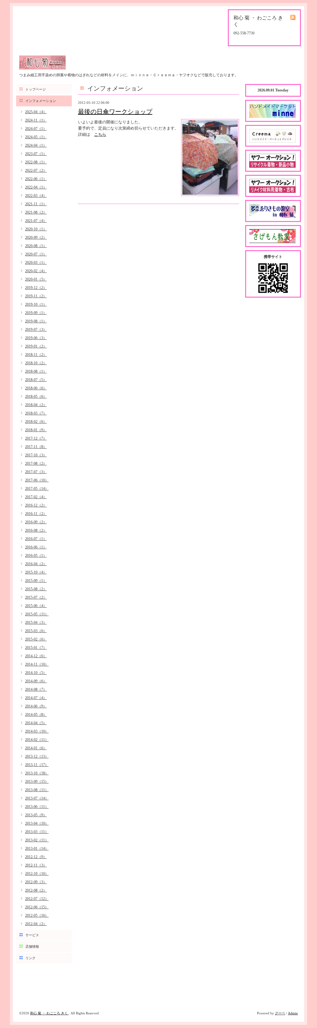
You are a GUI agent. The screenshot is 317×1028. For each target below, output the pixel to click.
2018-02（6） (36, 421)
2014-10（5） (36, 673)
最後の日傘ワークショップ (115, 111)
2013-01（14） (37, 848)
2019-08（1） (36, 321)
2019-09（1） (36, 313)
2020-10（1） (36, 229)
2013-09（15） (37, 781)
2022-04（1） (36, 187)
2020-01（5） (36, 279)
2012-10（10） (37, 873)
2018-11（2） (36, 354)
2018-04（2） (36, 405)
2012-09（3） (36, 882)
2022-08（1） (36, 162)
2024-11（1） (36, 120)
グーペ (280, 1013)
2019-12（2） (36, 288)
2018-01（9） (36, 430)
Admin (293, 1013)
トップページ (35, 89)
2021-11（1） (36, 204)
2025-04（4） (36, 112)
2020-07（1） (36, 254)
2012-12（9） (36, 857)
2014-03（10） (37, 731)
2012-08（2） (36, 890)
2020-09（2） (36, 237)
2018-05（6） (36, 396)
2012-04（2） (36, 924)
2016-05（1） (36, 555)
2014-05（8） (36, 714)
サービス (32, 935)
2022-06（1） (36, 179)
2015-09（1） (36, 580)
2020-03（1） (36, 262)
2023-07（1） (36, 154)
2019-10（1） (36, 304)
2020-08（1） (36, 246)
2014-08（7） (36, 689)
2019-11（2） (36, 296)
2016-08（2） (36, 530)
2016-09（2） (36, 522)
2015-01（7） (36, 647)
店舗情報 (32, 946)
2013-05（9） (36, 815)
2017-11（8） (36, 447)
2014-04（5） (36, 723)
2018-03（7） (36, 413)
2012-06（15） (37, 907)
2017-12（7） (36, 438)
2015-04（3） (36, 622)
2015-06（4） (36, 606)
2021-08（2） (36, 212)
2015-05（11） (37, 614)
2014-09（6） (36, 681)
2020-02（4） (36, 271)
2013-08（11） (37, 790)
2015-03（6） (36, 631)
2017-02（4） (36, 497)
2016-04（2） (36, 564)
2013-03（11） (37, 832)
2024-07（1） (36, 128)
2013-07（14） (37, 798)
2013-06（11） (37, 806)
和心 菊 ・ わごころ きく (49, 1013)
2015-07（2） (36, 597)
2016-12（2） (36, 505)
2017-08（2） (36, 463)
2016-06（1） (36, 547)
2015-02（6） (36, 639)
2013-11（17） (37, 765)
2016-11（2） (36, 514)
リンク (30, 958)
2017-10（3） (36, 455)
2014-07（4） (36, 698)
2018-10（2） (36, 363)
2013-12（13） (37, 756)
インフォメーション (40, 101)
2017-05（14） (37, 488)
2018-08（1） (36, 371)
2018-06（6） (36, 388)
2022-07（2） (36, 170)
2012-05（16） (37, 915)
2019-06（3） (36, 338)
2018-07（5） (36, 380)
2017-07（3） (36, 472)
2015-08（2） (36, 589)
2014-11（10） (37, 664)
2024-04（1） (36, 145)
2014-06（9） (36, 706)
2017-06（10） (37, 480)
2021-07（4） (36, 221)
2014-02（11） (37, 740)
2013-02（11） (37, 840)
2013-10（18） (37, 773)
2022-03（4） (36, 195)
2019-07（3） (36, 329)
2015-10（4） (36, 572)
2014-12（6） (36, 656)
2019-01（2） (36, 346)
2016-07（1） (36, 539)
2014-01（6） (36, 748)
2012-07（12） (37, 899)
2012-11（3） (36, 865)
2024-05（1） (36, 137)
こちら (100, 134)
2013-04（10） (37, 823)
